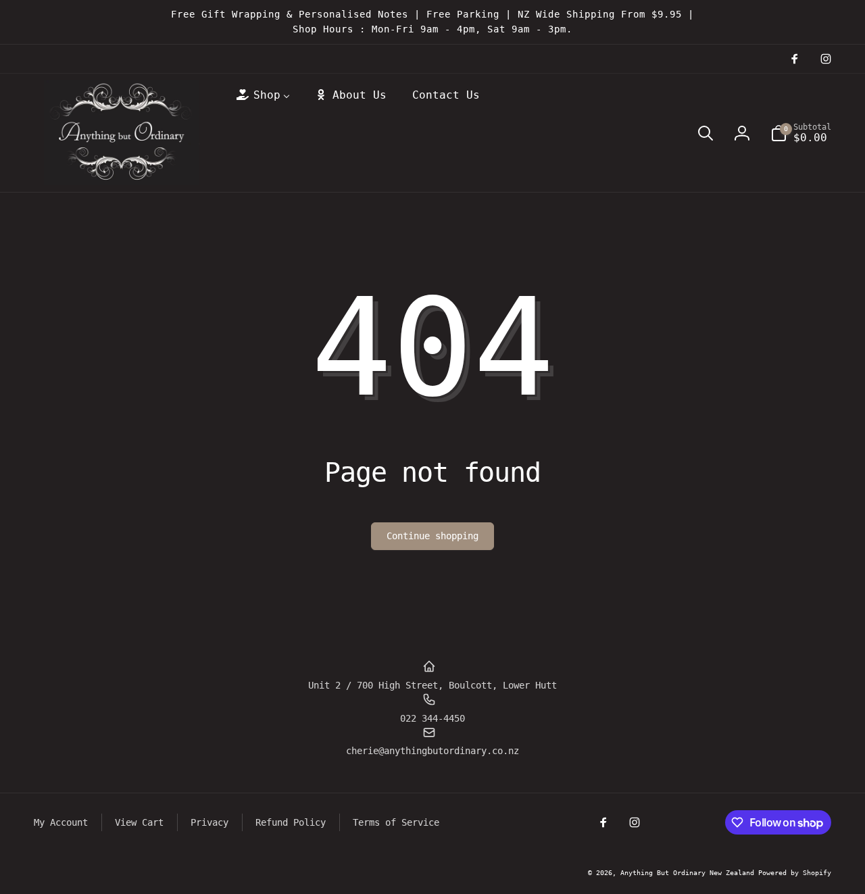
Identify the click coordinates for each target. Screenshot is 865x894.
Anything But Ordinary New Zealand (689, 872)
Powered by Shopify (794, 872)
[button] (705, 133)
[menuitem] (262, 95)
